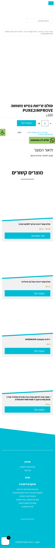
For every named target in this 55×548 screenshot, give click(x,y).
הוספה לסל (26, 123)
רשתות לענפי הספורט (27, 496)
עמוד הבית (49, 31)
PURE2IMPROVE (45, 134)
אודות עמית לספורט (27, 466)
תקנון (38, 542)
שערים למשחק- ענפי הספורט (27, 499)
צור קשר (27, 470)
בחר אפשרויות (37, 236)
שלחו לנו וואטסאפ (39, 140)
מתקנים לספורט (27, 484)
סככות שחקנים (27, 506)
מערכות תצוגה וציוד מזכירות (27, 489)
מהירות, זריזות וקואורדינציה (34, 31)
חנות (27, 477)
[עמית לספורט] (8, 7)
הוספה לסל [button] (39, 293)
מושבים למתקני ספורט (27, 503)
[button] (2, 132)
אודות (27, 461)
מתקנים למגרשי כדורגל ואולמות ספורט (28, 492)
